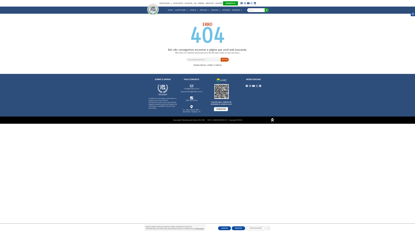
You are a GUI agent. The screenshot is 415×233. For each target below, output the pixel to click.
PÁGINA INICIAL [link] (199, 65)
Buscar (224, 60)
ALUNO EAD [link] (188, 3)
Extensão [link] (226, 10)
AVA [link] (195, 3)
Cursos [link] (193, 10)
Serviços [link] (203, 10)
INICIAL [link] (170, 10)
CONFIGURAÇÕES (255, 228)
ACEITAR (224, 228)
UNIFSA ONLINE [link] (164, 3)
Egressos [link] (236, 10)
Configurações (199, 229)
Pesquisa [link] (215, 10)
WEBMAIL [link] (201, 3)
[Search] (267, 10)
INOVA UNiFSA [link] (178, 3)
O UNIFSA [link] (218, 65)
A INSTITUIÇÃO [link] (180, 10)
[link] (241, 3)
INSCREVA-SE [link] (230, 3)
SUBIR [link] (210, 65)
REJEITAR (238, 228)
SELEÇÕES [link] (218, 3)
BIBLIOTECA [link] (210, 3)
